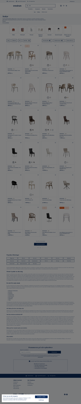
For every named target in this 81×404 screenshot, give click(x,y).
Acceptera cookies (41, 396)
